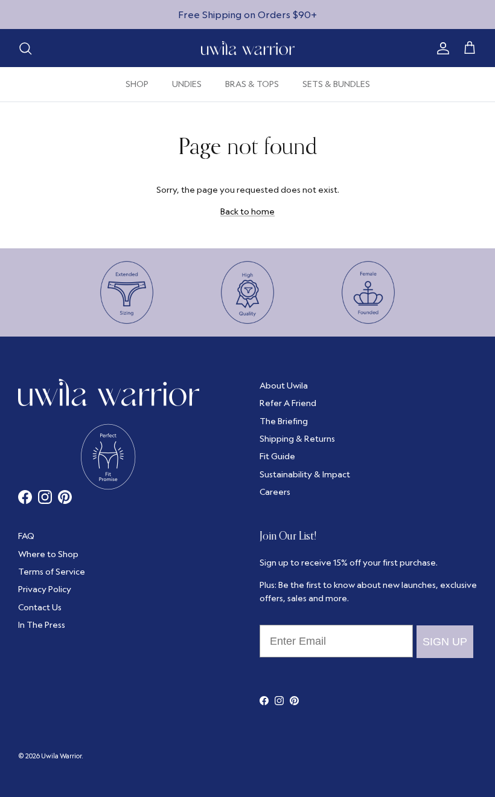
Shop (137, 84)
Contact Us (40, 607)
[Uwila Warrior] (248, 48)
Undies (187, 84)
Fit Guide (277, 456)
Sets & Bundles (336, 84)
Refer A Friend (288, 403)
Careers (275, 491)
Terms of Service (51, 571)
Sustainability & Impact (305, 474)
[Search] (25, 48)
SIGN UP (445, 642)
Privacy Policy (44, 589)
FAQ (26, 536)
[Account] (440, 48)
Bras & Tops (252, 84)
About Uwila (284, 385)
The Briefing (284, 421)
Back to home (247, 211)
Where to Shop (48, 554)
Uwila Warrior (61, 756)
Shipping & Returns (297, 438)
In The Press (41, 624)
